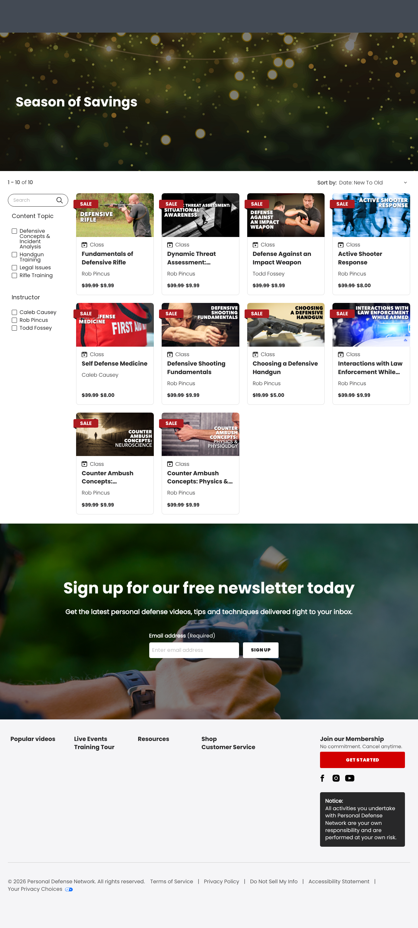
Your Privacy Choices (35, 889)
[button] (59, 200)
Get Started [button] (362, 760)
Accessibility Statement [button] (339, 881)
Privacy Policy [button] (221, 881)
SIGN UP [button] (261, 650)
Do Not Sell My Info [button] (274, 881)
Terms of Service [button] (171, 881)
